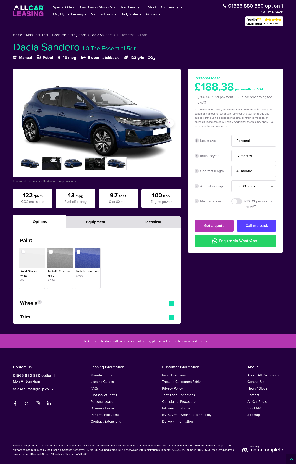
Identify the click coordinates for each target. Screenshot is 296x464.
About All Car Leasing (263, 375)
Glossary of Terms (104, 395)
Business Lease (102, 408)
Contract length (212, 170)
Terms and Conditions (178, 395)
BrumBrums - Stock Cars (97, 7)
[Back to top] (291, 459)
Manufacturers (101, 375)
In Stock (151, 7)
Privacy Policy (172, 388)
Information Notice (176, 408)
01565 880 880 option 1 (34, 375)
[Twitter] (26, 404)
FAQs (95, 388)
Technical (153, 222)
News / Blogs (257, 388)
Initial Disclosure (174, 375)
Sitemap (253, 414)
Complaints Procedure (179, 401)
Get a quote (214, 225)
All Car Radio (257, 401)
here (208, 341)
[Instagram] (37, 404)
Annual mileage (212, 186)
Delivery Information (177, 421)
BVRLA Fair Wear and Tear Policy (186, 414)
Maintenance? (210, 201)
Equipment (95, 222)
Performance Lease (105, 414)
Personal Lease (102, 401)
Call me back (272, 12)
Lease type (208, 140)
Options (40, 222)
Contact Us (255, 381)
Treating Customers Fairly (181, 381)
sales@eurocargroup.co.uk (33, 388)
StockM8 (254, 408)
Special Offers (63, 7)
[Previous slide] (24, 123)
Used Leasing (130, 7)
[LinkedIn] (49, 404)
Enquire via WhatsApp (238, 241)
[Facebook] (15, 404)
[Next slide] (169, 123)
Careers (253, 395)
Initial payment (211, 155)
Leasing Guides (102, 381)
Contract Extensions (106, 421)
